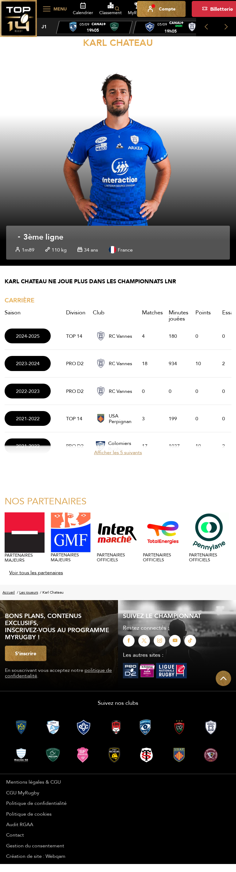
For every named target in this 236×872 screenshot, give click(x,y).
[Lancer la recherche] (117, 9)
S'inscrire (25, 653)
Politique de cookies (29, 814)
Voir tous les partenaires (36, 572)
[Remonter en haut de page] (223, 678)
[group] (94, 27)
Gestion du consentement (35, 845)
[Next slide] (226, 27)
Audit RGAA (19, 824)
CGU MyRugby (22, 792)
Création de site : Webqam (35, 856)
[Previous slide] (206, 27)
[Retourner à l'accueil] (18, 22)
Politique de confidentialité (36, 803)
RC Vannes (120, 336)
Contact (15, 834)
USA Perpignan (120, 418)
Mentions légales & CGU (33, 781)
